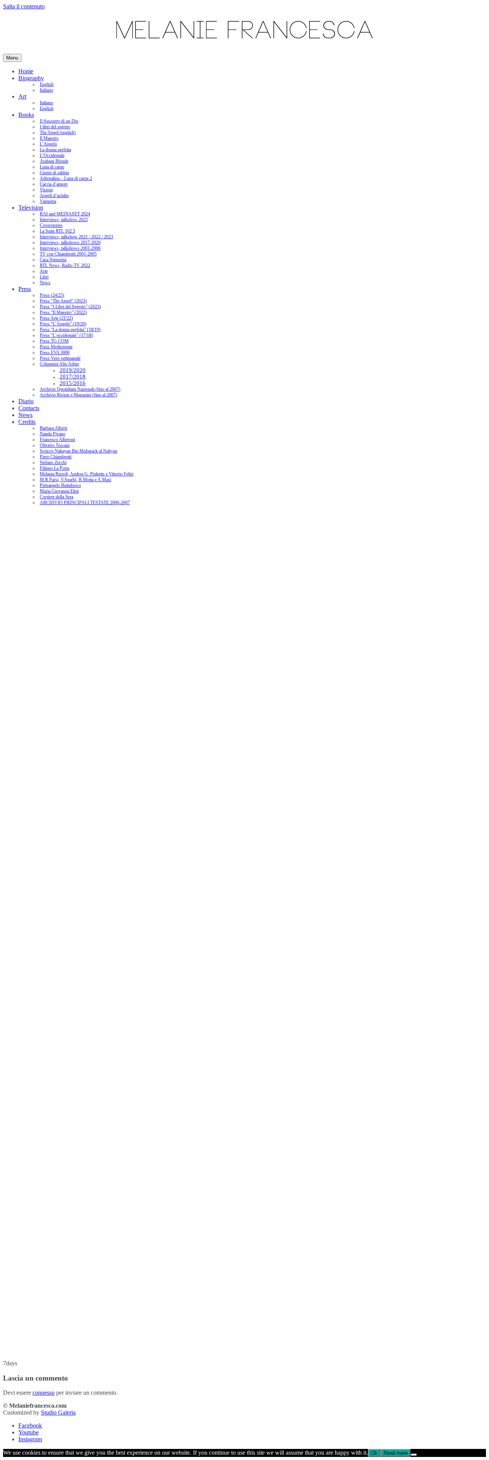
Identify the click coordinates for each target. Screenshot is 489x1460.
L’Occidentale (52, 155)
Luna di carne (52, 167)
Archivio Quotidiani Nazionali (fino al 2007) (80, 389)
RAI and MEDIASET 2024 (65, 214)
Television (30, 207)
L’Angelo (48, 144)
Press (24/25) (52, 295)
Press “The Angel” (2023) (63, 301)
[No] (414, 1455)
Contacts (28, 408)
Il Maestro (49, 138)
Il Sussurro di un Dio (59, 121)
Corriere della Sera (56, 497)
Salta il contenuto (24, 6)
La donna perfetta (55, 149)
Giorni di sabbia (54, 172)
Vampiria (48, 201)
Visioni (46, 189)
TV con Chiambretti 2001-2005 (68, 254)
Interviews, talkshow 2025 (64, 219)
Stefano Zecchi (53, 462)
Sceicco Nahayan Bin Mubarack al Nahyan (78, 451)
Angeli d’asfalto (54, 195)
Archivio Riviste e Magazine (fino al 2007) (78, 395)
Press (24, 289)
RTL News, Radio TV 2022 (65, 265)
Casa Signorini (53, 259)
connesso (43, 1392)
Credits (27, 422)
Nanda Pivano (52, 434)
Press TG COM (54, 341)
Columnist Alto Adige (59, 364)
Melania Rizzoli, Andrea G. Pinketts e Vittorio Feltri (86, 474)
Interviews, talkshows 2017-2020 (70, 242)
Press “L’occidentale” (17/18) (66, 335)
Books (26, 115)
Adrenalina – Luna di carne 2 (66, 178)
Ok (374, 1453)
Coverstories (51, 225)
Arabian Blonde (54, 161)
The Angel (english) (58, 132)
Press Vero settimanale (60, 358)
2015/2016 (73, 383)
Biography (31, 78)
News (45, 282)
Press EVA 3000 (55, 352)
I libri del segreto (55, 126)
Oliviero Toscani (55, 445)
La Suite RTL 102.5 (57, 231)
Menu (12, 58)
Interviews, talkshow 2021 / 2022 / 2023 (76, 236)
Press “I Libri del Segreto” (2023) (70, 306)
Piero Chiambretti (55, 456)
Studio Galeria (58, 1412)
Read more (396, 1453)
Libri (44, 277)
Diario (26, 401)
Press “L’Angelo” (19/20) (63, 324)
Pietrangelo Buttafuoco (60, 485)
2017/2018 (73, 376)
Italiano (46, 90)
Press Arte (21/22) (56, 318)
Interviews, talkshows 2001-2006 (70, 248)
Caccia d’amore (54, 184)
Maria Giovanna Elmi (59, 491)
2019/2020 (73, 370)
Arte (44, 271)
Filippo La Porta (54, 468)
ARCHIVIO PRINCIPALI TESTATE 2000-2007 (85, 502)
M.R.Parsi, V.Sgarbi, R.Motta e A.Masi (75, 479)
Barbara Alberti (53, 428)
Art (22, 96)
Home (25, 71)
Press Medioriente (56, 346)
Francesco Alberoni (57, 439)
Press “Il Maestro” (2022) (63, 312)
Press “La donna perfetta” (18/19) (70, 329)
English (46, 84)
